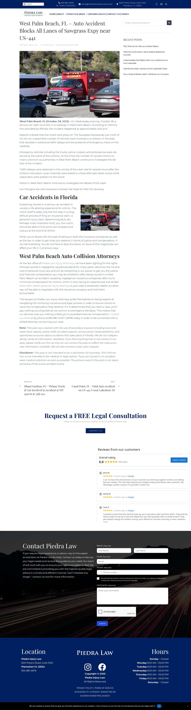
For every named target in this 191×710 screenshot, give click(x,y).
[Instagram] (156, 4)
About (60, 14)
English (29, 4)
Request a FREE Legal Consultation (95, 415)
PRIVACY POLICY (85, 688)
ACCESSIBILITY (81, 692)
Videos (125, 14)
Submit (102, 623)
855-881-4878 (28, 670)
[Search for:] (144, 23)
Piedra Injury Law (30, 45)
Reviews (93, 14)
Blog (102, 14)
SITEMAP (95, 692)
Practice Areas (76, 14)
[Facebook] (161, 4)
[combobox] (99, 572)
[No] (187, 706)
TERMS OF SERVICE (103, 688)
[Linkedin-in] (166, 4)
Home (52, 14)
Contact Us (113, 14)
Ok (159, 706)
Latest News (48, 45)
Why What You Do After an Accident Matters (141, 46)
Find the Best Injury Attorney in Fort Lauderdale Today (145, 68)
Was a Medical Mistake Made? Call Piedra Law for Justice (146, 74)
